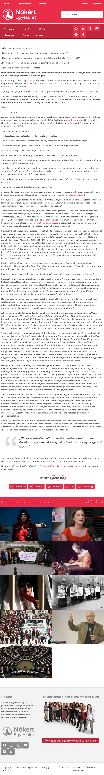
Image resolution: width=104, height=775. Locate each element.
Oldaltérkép (64, 767)
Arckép (26, 35)
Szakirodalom (24, 4)
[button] (18, 486)
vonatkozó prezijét (75, 120)
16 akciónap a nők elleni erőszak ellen (70, 697)
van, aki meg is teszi (74, 195)
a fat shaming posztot (47, 223)
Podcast (39, 35)
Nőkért (25, 12)
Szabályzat (91, 767)
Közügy (43, 29)
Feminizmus (9, 29)
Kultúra (27, 29)
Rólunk (6, 4)
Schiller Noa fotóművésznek (40, 83)
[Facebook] (76, 28)
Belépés (84, 4)
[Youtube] (97, 28)
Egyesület (25, 17)
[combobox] (82, 14)
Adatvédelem (77, 770)
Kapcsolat (41, 4)
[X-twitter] (90, 28)
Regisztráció (97, 4)
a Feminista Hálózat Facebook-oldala (55, 466)
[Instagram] (83, 28)
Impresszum (78, 767)
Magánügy (9, 35)
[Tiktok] (83, 34)
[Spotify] (76, 34)
